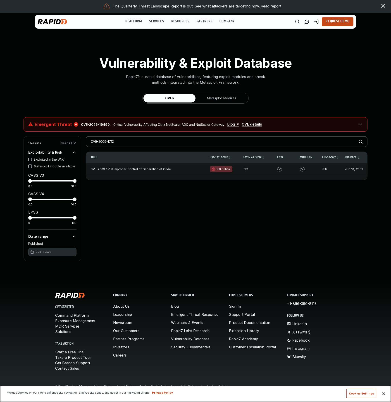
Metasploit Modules (221, 98)
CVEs (169, 98)
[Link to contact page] (307, 22)
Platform (133, 21)
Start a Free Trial (69, 352)
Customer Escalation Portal (252, 347)
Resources (180, 21)
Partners (204, 21)
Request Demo (338, 21)
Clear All (66, 143)
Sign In (235, 306)
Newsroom (122, 322)
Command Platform (72, 315)
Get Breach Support (72, 363)
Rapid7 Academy (243, 339)
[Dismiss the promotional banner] (383, 5)
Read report (271, 6)
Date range (38, 236)
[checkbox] (30, 159)
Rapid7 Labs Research (190, 330)
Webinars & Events (187, 322)
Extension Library (244, 330)
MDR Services (67, 326)
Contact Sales (67, 368)
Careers (120, 355)
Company (227, 21)
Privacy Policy (162, 392)
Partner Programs (128, 339)
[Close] (384, 394)
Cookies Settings (361, 393)
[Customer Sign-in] (316, 22)
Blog (175, 306)
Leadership (122, 314)
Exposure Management (75, 321)
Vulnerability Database (190, 339)
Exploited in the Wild (49, 159)
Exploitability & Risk (45, 152)
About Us (121, 306)
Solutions (63, 331)
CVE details (252, 124)
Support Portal (242, 314)
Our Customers (126, 330)
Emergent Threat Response (194, 314)
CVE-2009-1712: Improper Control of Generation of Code (131, 169)
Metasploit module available (54, 166)
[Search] (297, 22)
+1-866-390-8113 (302, 303)
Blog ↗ (233, 124)
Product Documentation (249, 322)
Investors (121, 347)
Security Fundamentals (190, 347)
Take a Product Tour (73, 357)
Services (156, 21)
